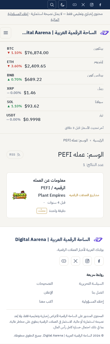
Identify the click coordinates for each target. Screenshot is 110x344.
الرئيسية (98, 140)
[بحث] (52, 4)
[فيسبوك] (100, 4)
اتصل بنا (98, 292)
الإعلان (48, 292)
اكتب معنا (46, 301)
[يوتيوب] (74, 4)
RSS (12, 154)
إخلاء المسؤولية (93, 301)
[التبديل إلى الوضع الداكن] (62, 4)
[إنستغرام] (91, 4)
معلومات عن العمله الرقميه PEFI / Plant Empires (49, 188)
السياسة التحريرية (91, 283)
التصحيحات (45, 283)
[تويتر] (83, 4)
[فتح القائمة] (5, 32)
